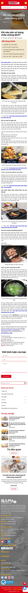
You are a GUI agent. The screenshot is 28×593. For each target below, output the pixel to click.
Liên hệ (3, 405)
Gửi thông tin (6, 376)
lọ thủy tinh (9, 329)
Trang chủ (4, 391)
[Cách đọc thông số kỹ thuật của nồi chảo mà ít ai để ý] (4, 445)
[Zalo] (2, 577)
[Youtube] (9, 577)
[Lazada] (6, 541)
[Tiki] (9, 541)
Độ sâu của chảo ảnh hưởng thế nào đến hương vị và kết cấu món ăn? (17, 424)
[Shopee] (2, 541)
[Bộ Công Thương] (14, 582)
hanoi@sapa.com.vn (10, 535)
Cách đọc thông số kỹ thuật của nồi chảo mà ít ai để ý (17, 444)
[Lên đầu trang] (24, 579)
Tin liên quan (14, 449)
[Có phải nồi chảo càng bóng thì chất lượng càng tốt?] (4, 418)
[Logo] (14, 2)
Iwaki (10, 333)
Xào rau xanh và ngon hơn (10, 47)
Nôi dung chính (8, 41)
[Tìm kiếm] (25, 7)
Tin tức (3, 399)
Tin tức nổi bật (7, 414)
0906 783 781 (12, 521)
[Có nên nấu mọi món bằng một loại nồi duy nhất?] (4, 431)
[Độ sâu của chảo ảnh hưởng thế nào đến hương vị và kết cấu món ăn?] (4, 424)
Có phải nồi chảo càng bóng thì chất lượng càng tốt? (17, 417)
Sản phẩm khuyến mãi (7, 394)
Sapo (18, 591)
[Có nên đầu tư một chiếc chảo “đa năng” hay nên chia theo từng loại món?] (4, 437)
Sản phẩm (4, 397)
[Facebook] (6, 577)
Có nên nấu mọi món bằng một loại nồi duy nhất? (17, 431)
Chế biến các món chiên (10, 44)
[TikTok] (12, 577)
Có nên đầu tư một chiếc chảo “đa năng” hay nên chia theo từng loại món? (17, 438)
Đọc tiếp (14, 488)
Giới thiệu (4, 402)
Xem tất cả (14, 453)
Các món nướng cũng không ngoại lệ (13, 54)
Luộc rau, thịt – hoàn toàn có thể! (12, 56)
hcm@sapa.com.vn (10, 523)
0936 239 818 (12, 533)
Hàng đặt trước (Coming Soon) (9, 408)
